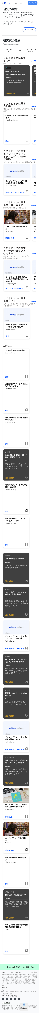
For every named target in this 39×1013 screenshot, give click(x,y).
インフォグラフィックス (31, 50)
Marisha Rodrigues (12, 120)
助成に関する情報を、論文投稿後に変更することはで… (16, 456)
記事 (20, 50)
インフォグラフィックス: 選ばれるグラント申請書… (16, 182)
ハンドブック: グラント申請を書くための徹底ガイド (16, 806)
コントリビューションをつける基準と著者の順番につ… (16, 593)
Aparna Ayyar (9, 809)
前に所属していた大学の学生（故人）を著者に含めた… (16, 661)
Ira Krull (7, 930)
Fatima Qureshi (11, 186)
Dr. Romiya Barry (10, 490)
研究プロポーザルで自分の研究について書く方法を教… (16, 762)
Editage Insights (11, 284)
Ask (21, 3)
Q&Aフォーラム (10, 50)
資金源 (7, 452)
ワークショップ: (17, 279)
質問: (15, 75)
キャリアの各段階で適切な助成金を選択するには (16, 926)
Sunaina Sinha (10, 353)
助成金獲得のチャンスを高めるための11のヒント (16, 385)
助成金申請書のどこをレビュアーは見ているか (16, 520)
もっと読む (33, 972)
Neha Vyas (9, 231)
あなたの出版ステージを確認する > (20, 967)
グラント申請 (9, 757)
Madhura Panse (10, 422)
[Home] (8, 3)
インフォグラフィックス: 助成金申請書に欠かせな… (16, 738)
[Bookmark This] (27, 289)
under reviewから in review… (14, 559)
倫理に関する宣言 (12, 72)
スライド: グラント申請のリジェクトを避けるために (16, 326)
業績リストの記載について (15, 895)
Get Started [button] (32, 3)
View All (33, 61)
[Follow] (26, 478)
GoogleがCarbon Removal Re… (15, 350)
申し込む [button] (30, 30)
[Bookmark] (27, 94)
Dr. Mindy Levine (10, 389)
